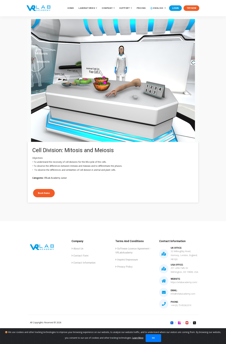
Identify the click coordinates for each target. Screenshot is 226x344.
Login (175, 8)
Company (107, 8)
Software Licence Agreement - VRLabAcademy (133, 250)
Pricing (141, 8)
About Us (78, 248)
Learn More (137, 338)
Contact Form (80, 255)
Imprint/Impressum (127, 259)
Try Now (191, 8)
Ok (153, 338)
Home (70, 8)
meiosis (87, 166)
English (158, 8)
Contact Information (84, 262)
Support (124, 8)
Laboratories (87, 8)
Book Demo (44, 193)
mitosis (74, 166)
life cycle (90, 162)
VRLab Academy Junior (55, 178)
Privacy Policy (125, 266)
